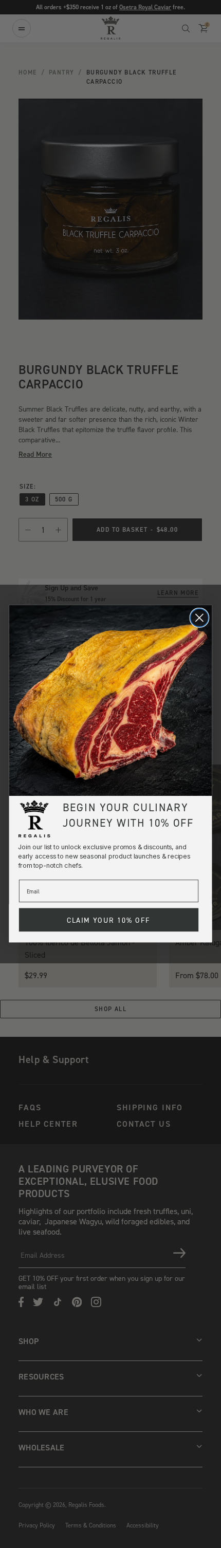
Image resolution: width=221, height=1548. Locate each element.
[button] (110, 700)
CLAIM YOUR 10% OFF (109, 920)
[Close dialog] (199, 618)
